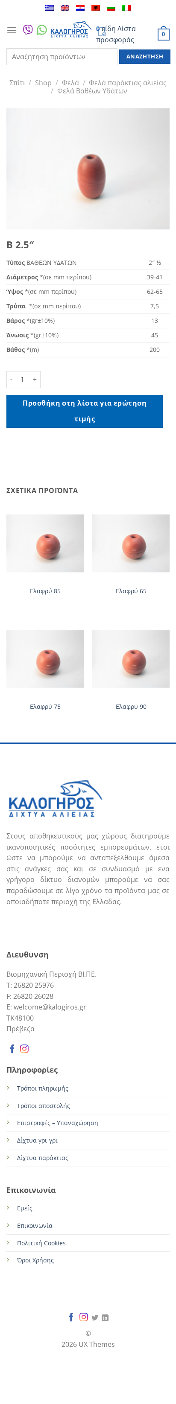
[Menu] (11, 30)
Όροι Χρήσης (35, 1260)
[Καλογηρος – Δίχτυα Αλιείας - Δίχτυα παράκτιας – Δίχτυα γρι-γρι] (71, 30)
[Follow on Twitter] (94, 1318)
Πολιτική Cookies (41, 1243)
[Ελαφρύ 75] (45, 658)
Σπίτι (17, 82)
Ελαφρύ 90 (131, 707)
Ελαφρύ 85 (45, 591)
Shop (43, 82)
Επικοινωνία (35, 1225)
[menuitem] (49, 8)
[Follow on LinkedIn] (105, 1318)
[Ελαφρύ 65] (131, 543)
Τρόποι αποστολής (43, 1106)
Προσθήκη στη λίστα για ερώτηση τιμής (85, 411)
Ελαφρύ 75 (45, 707)
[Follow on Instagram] (24, 1050)
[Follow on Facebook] (12, 1050)
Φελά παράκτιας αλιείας (128, 82)
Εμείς (24, 1208)
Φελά (70, 82)
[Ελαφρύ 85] (45, 543)
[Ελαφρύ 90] (131, 658)
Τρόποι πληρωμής (42, 1088)
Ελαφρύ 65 (131, 591)
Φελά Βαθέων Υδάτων (92, 91)
